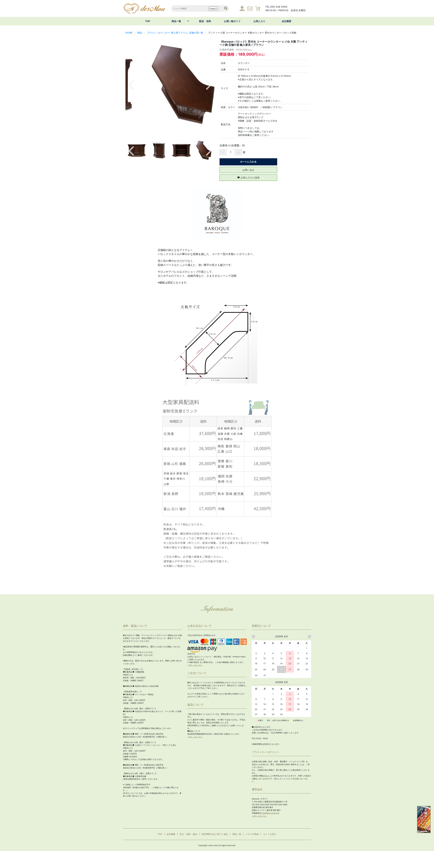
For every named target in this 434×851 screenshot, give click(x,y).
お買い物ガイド (232, 21)
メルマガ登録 (252, 834)
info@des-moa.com (270, 813)
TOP (147, 21)
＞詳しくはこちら (194, 665)
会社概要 (286, 21)
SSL (266, 776)
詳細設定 (213, 8)
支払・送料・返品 (188, 834)
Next (209, 84)
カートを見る (269, 834)
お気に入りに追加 (250, 177)
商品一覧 (176, 21)
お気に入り (259, 21)
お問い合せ (248, 169)
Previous (131, 84)
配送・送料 (205, 21)
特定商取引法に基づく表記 (215, 834)
